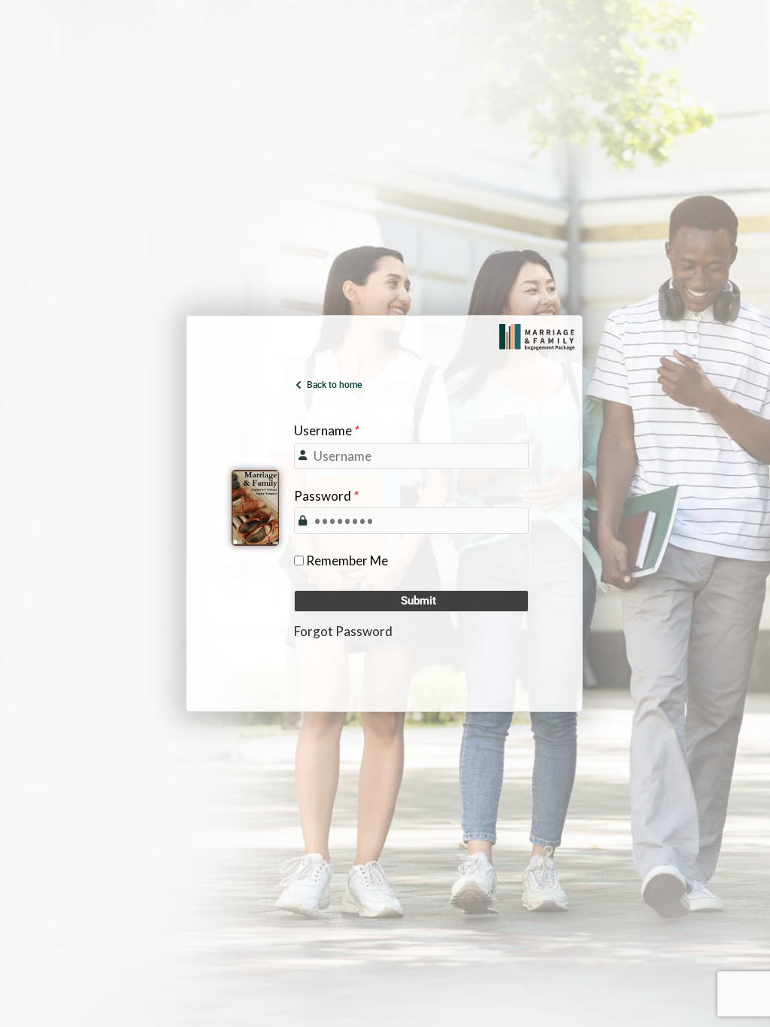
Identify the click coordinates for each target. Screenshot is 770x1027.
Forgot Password (343, 631)
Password (325, 496)
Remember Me (347, 560)
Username (326, 430)
